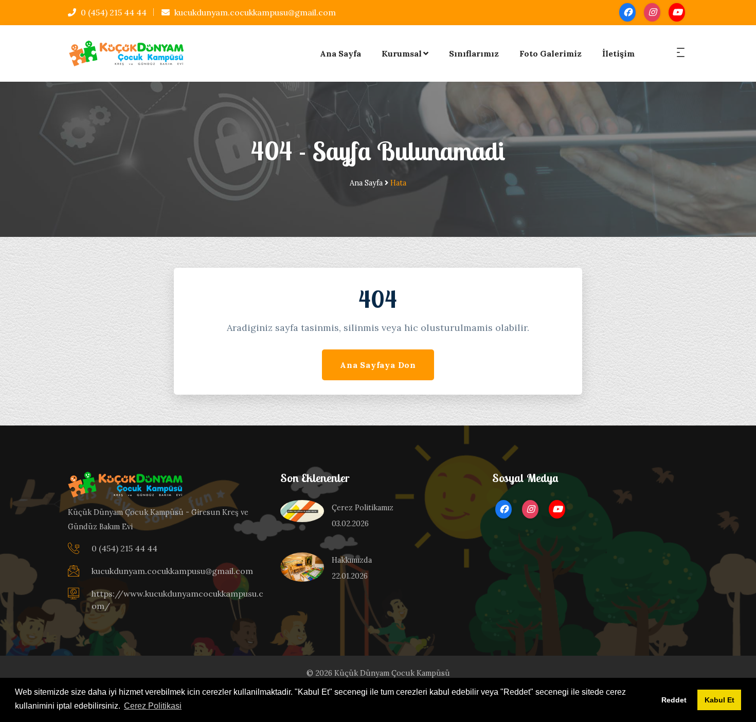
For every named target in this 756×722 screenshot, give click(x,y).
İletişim (618, 53)
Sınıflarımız (474, 53)
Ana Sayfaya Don (378, 365)
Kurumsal (402, 53)
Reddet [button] (674, 700)
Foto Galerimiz (550, 53)
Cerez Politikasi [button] (153, 705)
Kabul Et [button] (719, 700)
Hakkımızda (352, 560)
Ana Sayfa (340, 53)
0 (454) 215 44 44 (113, 12)
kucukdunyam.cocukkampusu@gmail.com (254, 12)
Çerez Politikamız (362, 507)
